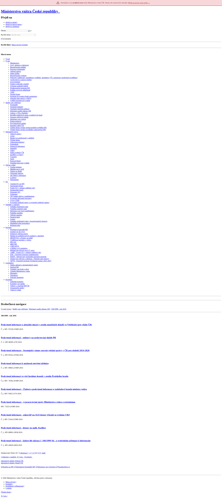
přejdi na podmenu (12, 27)
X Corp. (20, 457)
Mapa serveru (17, 45)
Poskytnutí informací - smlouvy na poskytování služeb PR (28, 337)
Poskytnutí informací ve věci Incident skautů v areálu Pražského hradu (34, 376)
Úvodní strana (6, 309)
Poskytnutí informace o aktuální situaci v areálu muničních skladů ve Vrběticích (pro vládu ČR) (46, 324)
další (43, 453)
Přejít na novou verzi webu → (139, 3)
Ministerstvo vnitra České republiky (29, 11)
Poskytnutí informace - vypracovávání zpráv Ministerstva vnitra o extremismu (38, 402)
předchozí (23, 453)
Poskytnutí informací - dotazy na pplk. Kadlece (23, 428)
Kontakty (9, 484)
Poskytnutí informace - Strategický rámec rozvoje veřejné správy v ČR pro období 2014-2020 (45, 350)
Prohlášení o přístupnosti (14, 486)
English (25, 45)
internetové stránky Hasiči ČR (12, 463)
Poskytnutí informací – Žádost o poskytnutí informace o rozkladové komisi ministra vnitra (44, 389)
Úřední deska (6, 492)
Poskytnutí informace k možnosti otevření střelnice (25, 363)
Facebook (28, 457)
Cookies (9, 488)
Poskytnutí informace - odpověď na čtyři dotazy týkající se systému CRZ (35, 415)
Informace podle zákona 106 (39, 309)
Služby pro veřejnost (20, 309)
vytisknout (5, 457)
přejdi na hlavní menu (13, 24)
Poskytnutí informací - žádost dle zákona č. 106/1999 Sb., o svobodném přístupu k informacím (46, 440)
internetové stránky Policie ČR (12, 461)
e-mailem (12, 457)
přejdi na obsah (11, 22)
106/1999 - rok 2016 (58, 309)
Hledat (3, 31)
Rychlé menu (6, 35)
